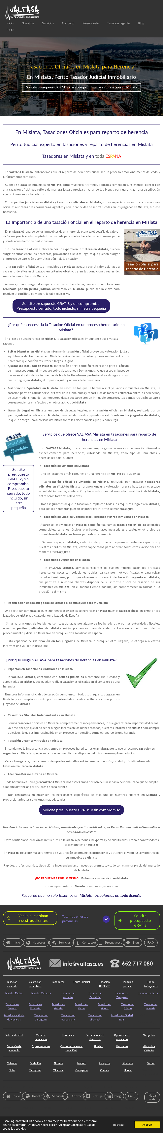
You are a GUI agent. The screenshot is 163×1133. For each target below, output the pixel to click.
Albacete (127, 1063)
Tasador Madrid (14, 993)
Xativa (87, 1107)
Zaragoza (104, 1063)
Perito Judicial (81, 982)
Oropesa (28, 1087)
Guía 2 (141, 1015)
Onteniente (131, 1087)
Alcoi (46, 1087)
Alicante (58, 1063)
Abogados (149, 1035)
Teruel (150, 1063)
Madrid (81, 1063)
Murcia (128, 1070)
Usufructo (122, 1046)
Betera (48, 1107)
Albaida (149, 1087)
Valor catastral (14, 1035)
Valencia (12, 1063)
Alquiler (98, 1046)
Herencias (68, 1035)
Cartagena (81, 1070)
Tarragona (35, 1070)
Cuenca (104, 1070)
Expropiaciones (41, 1046)
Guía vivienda (145, 1022)
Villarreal (58, 1070)
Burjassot (150, 1107)
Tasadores (58, 982)
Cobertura (9, 1087)
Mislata (68, 1107)
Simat (67, 1087)
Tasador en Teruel (148, 993)
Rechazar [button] (118, 1124)
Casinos (109, 1107)
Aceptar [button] (147, 1124)
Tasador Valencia (41, 993)
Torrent (7, 1107)
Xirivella (108, 1087)
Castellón (35, 1063)
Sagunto (89, 1087)
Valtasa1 (129, 1107)
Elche (12, 1070)
